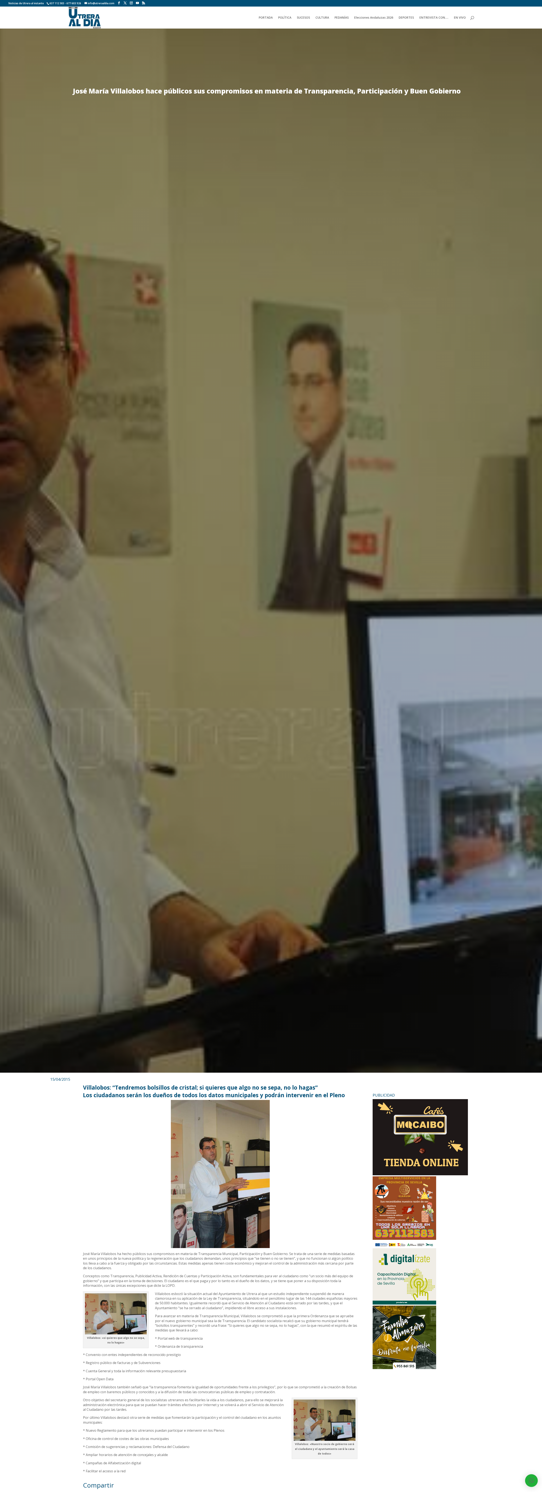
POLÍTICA (284, 17)
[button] (531, 1480)
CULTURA (322, 17)
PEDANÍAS (342, 17)
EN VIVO (460, 17)
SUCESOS (303, 17)
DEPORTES (406, 17)
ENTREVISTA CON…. (433, 17)
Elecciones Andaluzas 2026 (373, 17)
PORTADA (266, 17)
